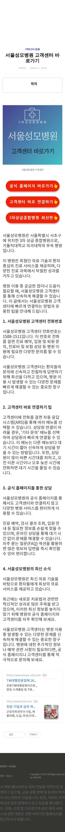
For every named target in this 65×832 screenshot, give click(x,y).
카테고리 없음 (32, 49)
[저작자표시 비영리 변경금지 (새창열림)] (45, 734)
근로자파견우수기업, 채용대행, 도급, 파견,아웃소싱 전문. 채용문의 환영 (21, 714)
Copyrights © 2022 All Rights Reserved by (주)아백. (47, 776)
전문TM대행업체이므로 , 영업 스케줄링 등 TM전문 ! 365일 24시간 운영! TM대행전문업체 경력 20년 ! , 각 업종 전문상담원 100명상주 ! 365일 (21, 688)
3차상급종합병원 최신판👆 (33, 218)
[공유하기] (16, 734)
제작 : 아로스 (6, 776)
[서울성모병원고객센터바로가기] (32, 164)
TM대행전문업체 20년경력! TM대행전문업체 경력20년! (20, 681)
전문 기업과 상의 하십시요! (21, 707)
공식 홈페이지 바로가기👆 (33, 186)
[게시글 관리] (21, 734)
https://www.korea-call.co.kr (23, 675)
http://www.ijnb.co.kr (19, 701)
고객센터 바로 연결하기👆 (33, 202)
